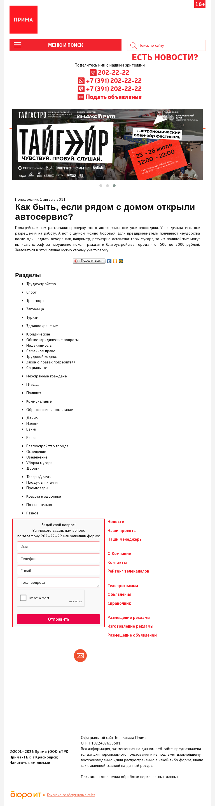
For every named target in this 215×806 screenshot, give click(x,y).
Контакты (117, 562)
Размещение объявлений (132, 635)
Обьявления (119, 594)
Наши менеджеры (125, 539)
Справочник (119, 603)
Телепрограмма (123, 585)
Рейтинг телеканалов (128, 571)
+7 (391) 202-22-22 (114, 80)
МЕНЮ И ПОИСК (65, 45)
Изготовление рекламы (130, 626)
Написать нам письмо (30, 762)
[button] (100, 185)
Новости (116, 521)
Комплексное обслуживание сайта (71, 794)
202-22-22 (113, 72)
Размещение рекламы (129, 617)
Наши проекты (122, 530)
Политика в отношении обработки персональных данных (130, 776)
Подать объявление (114, 96)
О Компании (119, 553)
